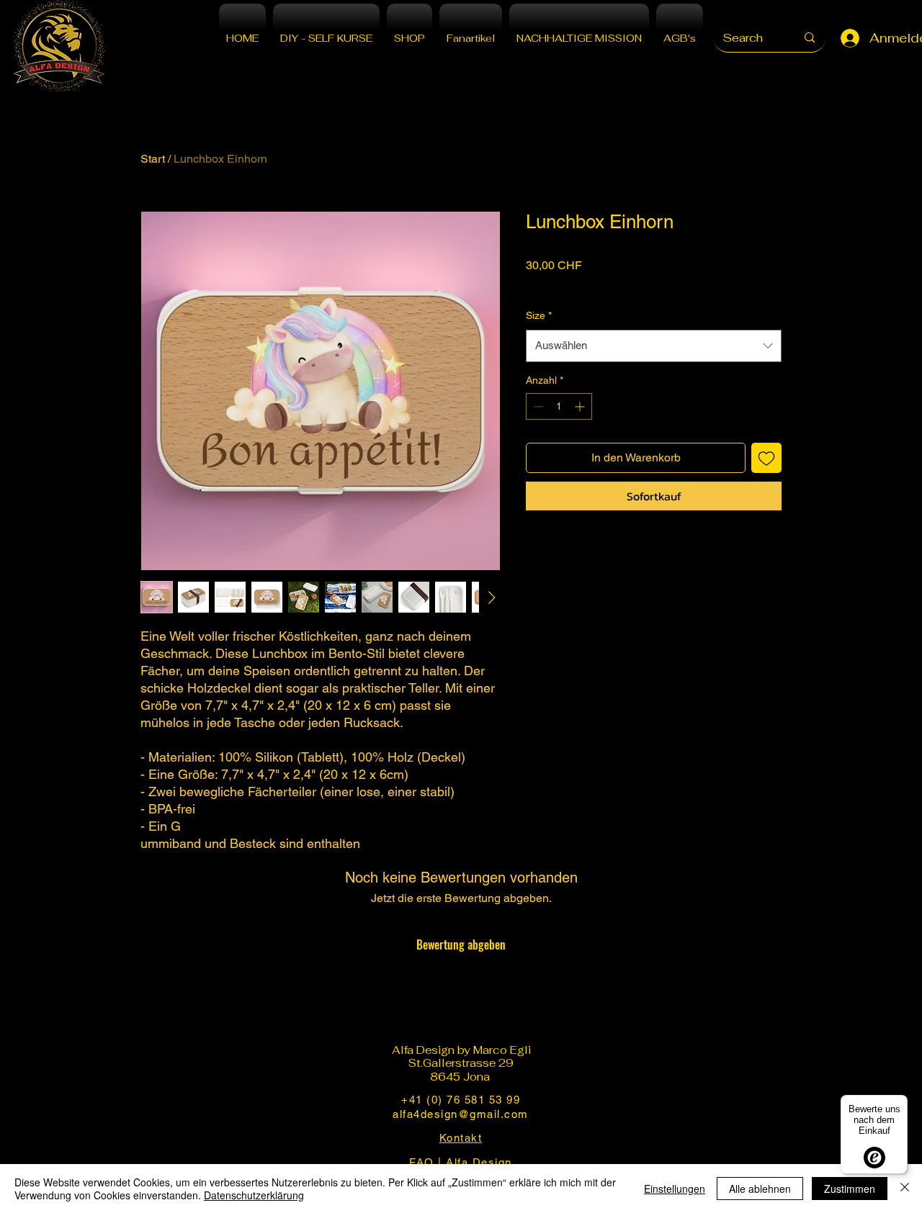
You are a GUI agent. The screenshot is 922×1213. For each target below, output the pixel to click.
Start (152, 159)
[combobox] (654, 345)
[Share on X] (617, 550)
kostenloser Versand (572, 284)
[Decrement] (537, 406)
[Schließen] (904, 1188)
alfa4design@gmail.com (461, 1114)
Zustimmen (849, 1188)
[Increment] (581, 406)
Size (539, 315)
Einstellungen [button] (674, 1188)
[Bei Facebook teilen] (535, 550)
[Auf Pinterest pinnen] (562, 550)
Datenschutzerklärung (254, 1195)
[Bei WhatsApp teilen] (590, 550)
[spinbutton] (559, 406)
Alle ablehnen (760, 1188)
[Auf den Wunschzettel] (766, 458)
